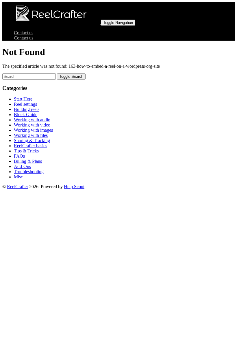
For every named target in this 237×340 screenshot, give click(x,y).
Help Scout (74, 186)
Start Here (23, 99)
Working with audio (32, 119)
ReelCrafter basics (30, 145)
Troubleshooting (29, 171)
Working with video (32, 124)
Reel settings (25, 104)
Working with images (33, 130)
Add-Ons (22, 166)
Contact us (23, 32)
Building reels (26, 109)
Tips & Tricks (26, 150)
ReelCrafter (17, 186)
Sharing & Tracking (32, 140)
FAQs (19, 156)
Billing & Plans (28, 161)
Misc (18, 176)
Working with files (31, 135)
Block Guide (25, 114)
